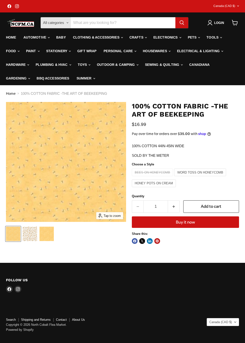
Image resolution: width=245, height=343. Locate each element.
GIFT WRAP (86, 51)
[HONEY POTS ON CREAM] (154, 188)
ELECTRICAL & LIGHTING (199, 51)
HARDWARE (16, 65)
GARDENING (17, 78)
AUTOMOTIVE (35, 37)
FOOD (11, 51)
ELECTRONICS (166, 37)
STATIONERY (57, 51)
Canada (224, 6)
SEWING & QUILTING (162, 65)
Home (11, 37)
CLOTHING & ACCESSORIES (96, 37)
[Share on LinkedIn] (150, 241)
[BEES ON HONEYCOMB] (153, 177)
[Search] (181, 22)
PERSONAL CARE (119, 51)
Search (11, 319)
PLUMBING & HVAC (52, 65)
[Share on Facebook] (135, 241)
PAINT (31, 51)
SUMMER (85, 78)
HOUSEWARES (155, 51)
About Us (78, 319)
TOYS (83, 65)
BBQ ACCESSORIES (53, 78)
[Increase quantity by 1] (174, 206)
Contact (61, 319)
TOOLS (212, 37)
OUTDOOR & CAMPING (116, 65)
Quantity (138, 196)
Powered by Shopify (20, 330)
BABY (61, 37)
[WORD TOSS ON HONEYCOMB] (200, 177)
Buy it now (185, 222)
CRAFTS (136, 37)
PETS (193, 37)
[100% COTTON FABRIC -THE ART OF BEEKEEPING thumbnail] (13, 234)
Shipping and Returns (36, 319)
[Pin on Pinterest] (157, 241)
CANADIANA (199, 65)
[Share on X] (142, 241)
